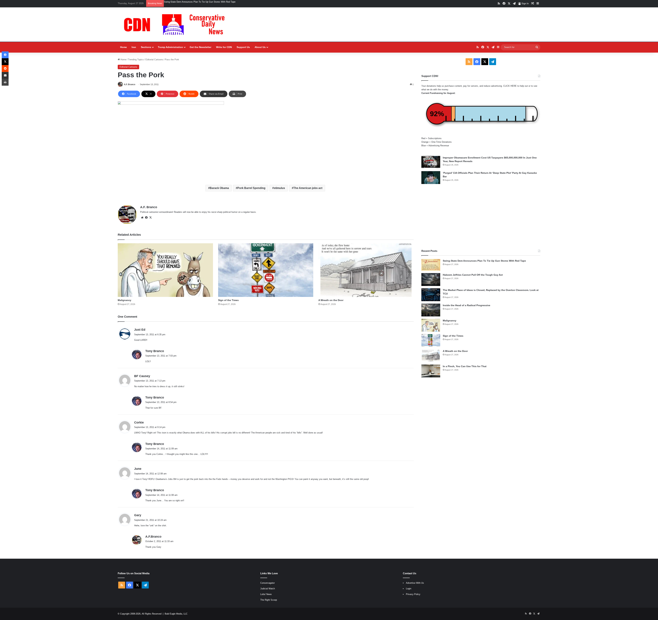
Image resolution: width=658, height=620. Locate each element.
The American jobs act (307, 188)
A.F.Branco (153, 536)
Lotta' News (266, 594)
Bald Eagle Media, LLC (176, 613)
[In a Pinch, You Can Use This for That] (430, 371)
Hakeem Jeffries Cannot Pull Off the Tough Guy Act (473, 274)
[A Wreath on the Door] (366, 270)
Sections (146, 47)
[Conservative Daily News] (176, 24)
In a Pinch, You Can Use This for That (464, 366)
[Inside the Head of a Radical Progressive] (430, 310)
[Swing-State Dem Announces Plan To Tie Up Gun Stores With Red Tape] (430, 265)
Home (123, 47)
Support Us (243, 47)
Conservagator (267, 583)
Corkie (139, 422)
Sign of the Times (228, 300)
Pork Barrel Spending (251, 188)
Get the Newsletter (200, 47)
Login (408, 588)
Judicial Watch (267, 588)
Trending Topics (136, 59)
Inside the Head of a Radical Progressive (466, 305)
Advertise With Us (415, 583)
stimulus (279, 188)
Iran (134, 47)
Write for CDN (224, 47)
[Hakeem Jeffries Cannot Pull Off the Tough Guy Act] (430, 279)
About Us (260, 47)
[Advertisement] (480, 217)
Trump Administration (170, 47)
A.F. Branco (129, 84)
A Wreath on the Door (330, 300)
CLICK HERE (510, 86)
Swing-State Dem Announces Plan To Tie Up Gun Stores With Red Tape (199, 2)
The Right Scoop (268, 600)
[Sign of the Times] (265, 270)
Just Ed (139, 329)
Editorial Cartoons (154, 59)
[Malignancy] (165, 270)
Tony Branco (154, 351)
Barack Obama (219, 188)
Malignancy (124, 300)
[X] (150, 218)
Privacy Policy (413, 594)
